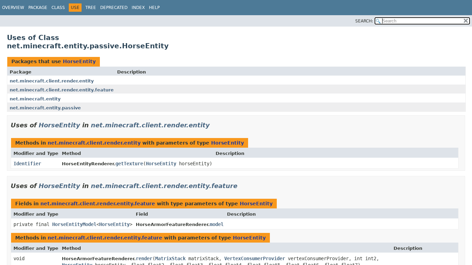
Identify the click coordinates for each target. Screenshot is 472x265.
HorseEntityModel (74, 224)
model (217, 224)
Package (37, 7)
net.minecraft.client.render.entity (52, 81)
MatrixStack (170, 258)
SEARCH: (364, 21)
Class (58, 7)
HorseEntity (79, 61)
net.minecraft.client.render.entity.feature (62, 89)
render (144, 258)
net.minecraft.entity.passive (45, 107)
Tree (90, 7)
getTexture (129, 163)
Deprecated (114, 7)
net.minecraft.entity (35, 98)
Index (138, 7)
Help (154, 7)
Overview (13, 7)
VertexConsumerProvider (254, 258)
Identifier (27, 163)
